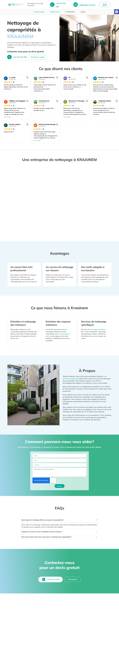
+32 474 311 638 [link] (20, 57)
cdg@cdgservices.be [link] (87, 5)
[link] (116, 11)
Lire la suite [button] (7, 117)
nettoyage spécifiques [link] (97, 329)
